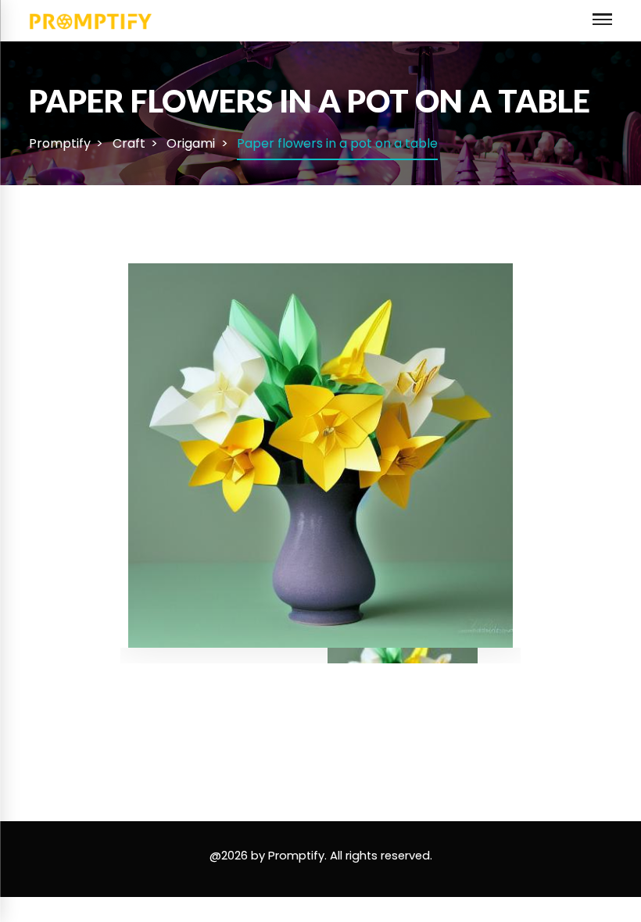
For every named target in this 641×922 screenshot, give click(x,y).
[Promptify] (91, 20)
